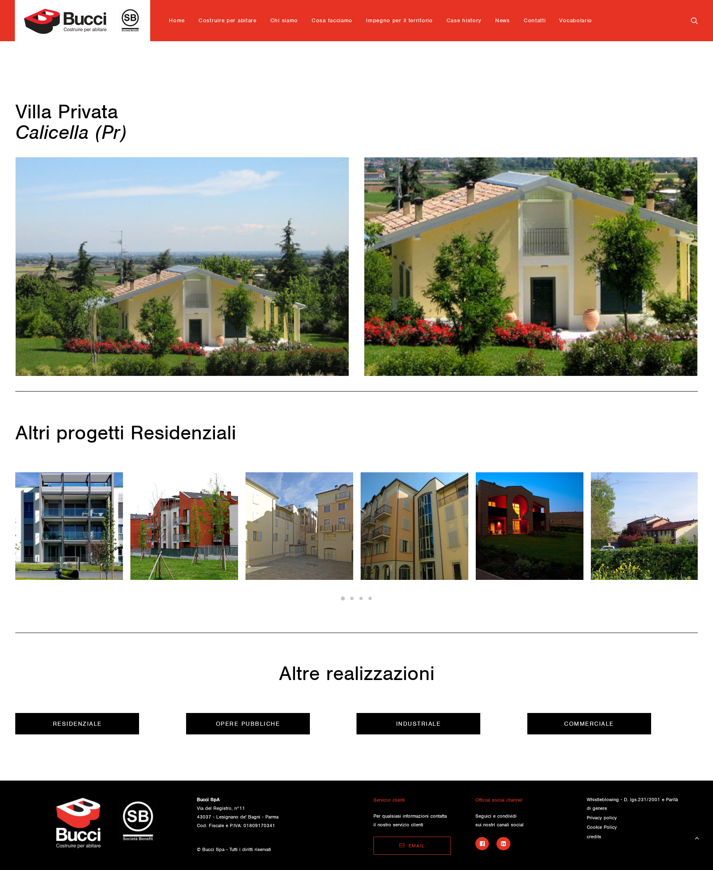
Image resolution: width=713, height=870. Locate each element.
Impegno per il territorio (399, 20)
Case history (464, 20)
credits (594, 836)
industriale (418, 723)
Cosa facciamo (332, 20)
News (502, 20)
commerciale (589, 723)
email (416, 845)
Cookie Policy (602, 827)
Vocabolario (575, 20)
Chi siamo (284, 20)
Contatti (535, 20)
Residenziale (77, 723)
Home (177, 20)
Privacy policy (602, 817)
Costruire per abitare (227, 20)
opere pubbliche (248, 723)
